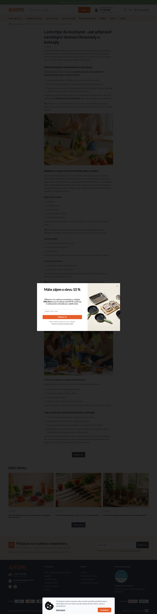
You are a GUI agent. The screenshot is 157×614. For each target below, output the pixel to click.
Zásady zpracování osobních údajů (62, 324)
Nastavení (60, 610)
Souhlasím (104, 610)
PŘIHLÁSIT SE (62, 317)
